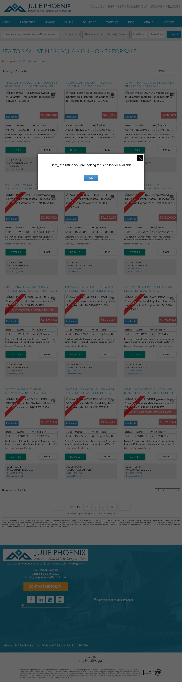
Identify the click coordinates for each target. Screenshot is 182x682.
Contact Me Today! (45, 586)
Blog (131, 22)
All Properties (10, 61)
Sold (43, 61)
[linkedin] (41, 599)
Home (6, 22)
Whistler (112, 22)
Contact (168, 22)
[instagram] (60, 599)
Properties (27, 22)
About (148, 22)
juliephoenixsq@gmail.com (153, 6)
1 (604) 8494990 (15, 166)
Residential (29, 61)
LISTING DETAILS (16, 150)
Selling (68, 22)
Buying (50, 22)
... (103, 506)
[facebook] (31, 599)
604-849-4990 (112, 6)
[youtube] (50, 599)
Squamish (89, 22)
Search (174, 34)
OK (91, 177)
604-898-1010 (50, 573)
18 (112, 506)
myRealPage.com (91, 660)
